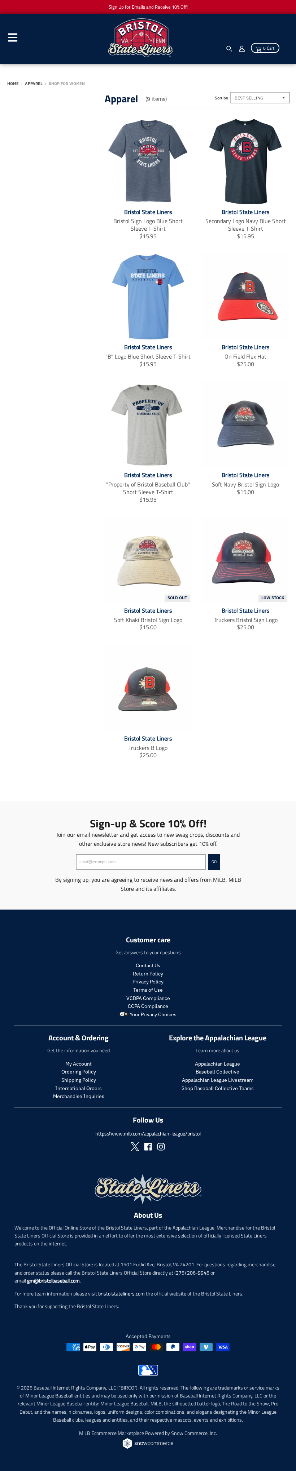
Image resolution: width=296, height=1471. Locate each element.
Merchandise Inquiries (78, 1096)
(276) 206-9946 (191, 1272)
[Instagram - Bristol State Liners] (161, 1146)
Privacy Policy (148, 981)
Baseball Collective (217, 1071)
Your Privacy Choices (153, 1014)
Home (13, 83)
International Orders (78, 1088)
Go (214, 862)
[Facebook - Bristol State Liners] (148, 1146)
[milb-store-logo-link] (148, 1373)
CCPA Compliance (148, 1006)
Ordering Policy (78, 1071)
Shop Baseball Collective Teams (218, 1088)
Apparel (34, 83)
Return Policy (148, 973)
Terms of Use (148, 990)
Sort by (221, 98)
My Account (78, 1064)
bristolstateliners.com (121, 1293)
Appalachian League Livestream (217, 1080)
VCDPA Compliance (148, 998)
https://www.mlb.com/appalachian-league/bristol (148, 1133)
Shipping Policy (78, 1080)
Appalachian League (217, 1064)
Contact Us (148, 965)
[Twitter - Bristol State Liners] (135, 1146)
